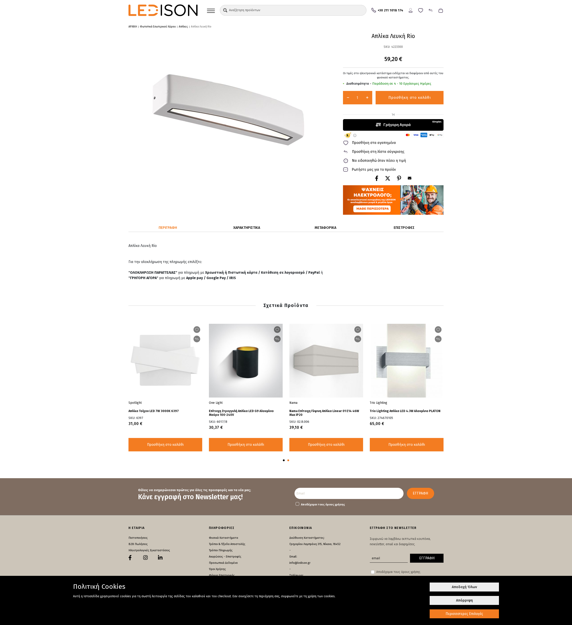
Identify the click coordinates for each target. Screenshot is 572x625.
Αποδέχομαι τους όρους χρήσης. (398, 572)
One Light (216, 403)
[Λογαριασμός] (410, 10)
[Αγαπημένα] (420, 10)
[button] (225, 10)
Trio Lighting (378, 403)
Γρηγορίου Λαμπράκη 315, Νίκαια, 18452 (315, 544)
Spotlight (135, 403)
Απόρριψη (464, 600)
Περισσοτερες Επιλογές (464, 614)
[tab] (167, 228)
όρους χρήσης (335, 504)
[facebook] (130, 557)
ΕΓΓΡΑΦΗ (420, 493)
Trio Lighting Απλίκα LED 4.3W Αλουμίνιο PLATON (405, 411)
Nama (293, 403)
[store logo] (163, 10)
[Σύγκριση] (430, 10)
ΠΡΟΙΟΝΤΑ (211, 10)
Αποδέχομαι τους (323, 504)
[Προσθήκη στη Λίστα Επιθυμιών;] (357, 329)
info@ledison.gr (300, 562)
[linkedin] (160, 557)
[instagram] (145, 557)
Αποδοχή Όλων (464, 587)
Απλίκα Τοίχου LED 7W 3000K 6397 (153, 411)
